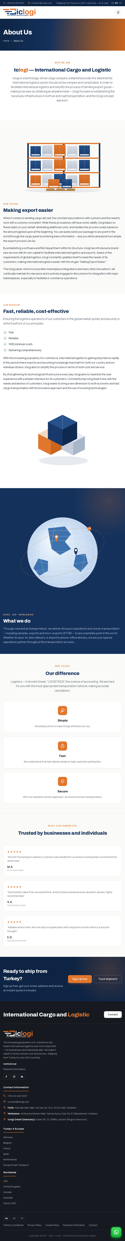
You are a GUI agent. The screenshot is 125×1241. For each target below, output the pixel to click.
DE (112, 2)
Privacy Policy (35, 1225)
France (7, 1148)
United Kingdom (12, 1186)
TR (120, 2)
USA (5, 1181)
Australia (8, 1197)
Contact (113, 1014)
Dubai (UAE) (9, 1203)
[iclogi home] (19, 12)
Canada (7, 1192)
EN (116, 2)
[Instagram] (14, 1076)
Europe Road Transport (16, 1165)
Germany (8, 1137)
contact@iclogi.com (41, 2)
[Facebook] (6, 1076)
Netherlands (10, 1159)
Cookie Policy (52, 1225)
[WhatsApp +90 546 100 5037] (116, 1232)
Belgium (7, 1142)
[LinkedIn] (22, 1076)
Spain (6, 1153)
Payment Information (14, 1069)
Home (6, 40)
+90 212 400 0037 (15, 2)
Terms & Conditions (13, 1225)
